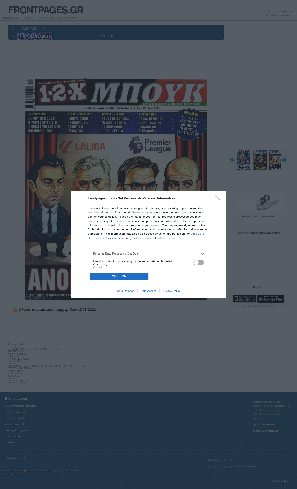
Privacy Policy (171, 290)
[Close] (218, 199)
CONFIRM (119, 276)
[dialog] (148, 244)
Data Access (148, 290)
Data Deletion (125, 290)
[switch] (198, 262)
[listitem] (148, 253)
